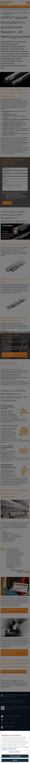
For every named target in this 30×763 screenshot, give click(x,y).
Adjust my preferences (15, 752)
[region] (15, 747)
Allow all (15, 760)
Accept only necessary (15, 756)
